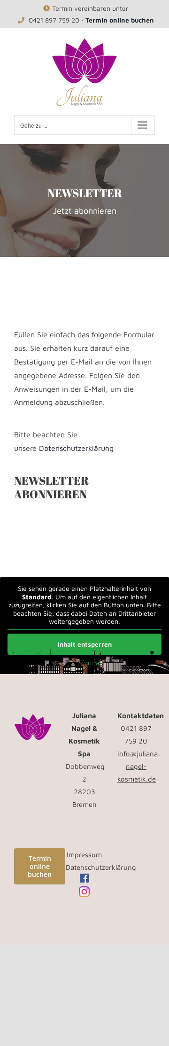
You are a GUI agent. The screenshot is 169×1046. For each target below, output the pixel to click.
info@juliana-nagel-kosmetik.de (139, 766)
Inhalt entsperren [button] (85, 644)
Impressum (84, 855)
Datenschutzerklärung (76, 448)
